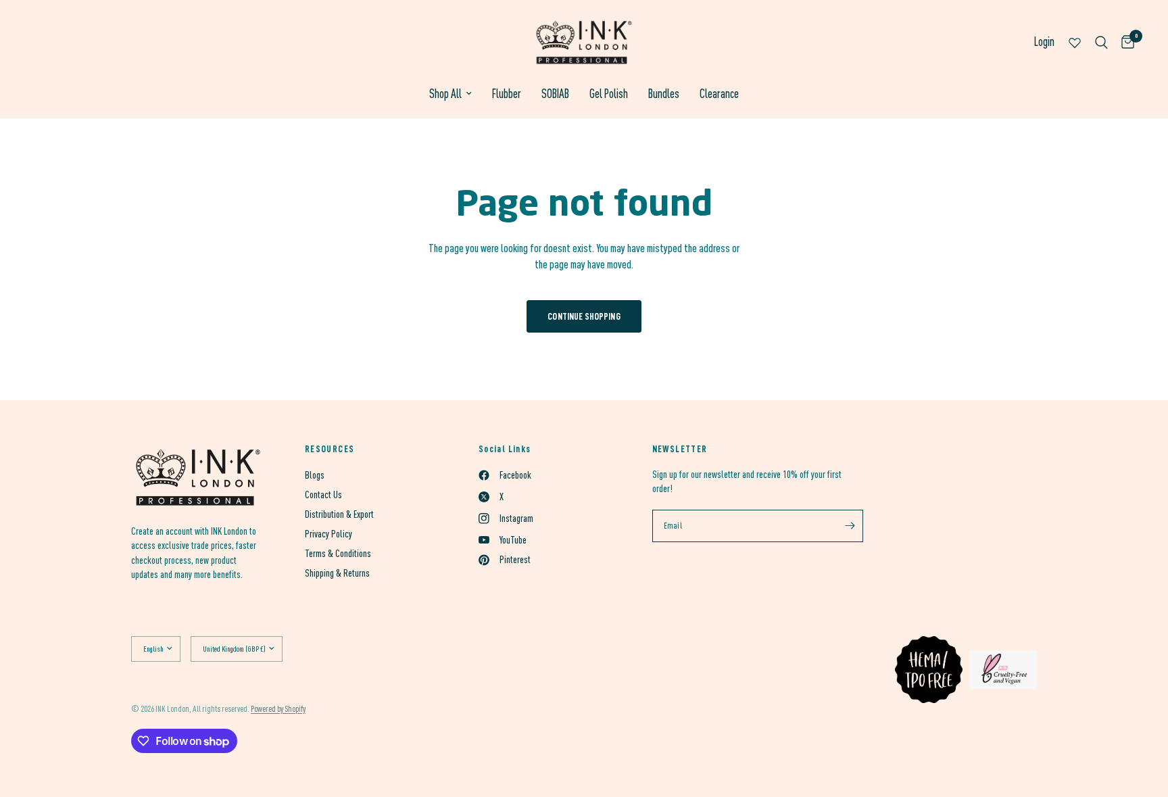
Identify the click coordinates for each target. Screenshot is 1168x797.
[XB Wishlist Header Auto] (1074, 42)
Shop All (445, 94)
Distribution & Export (339, 514)
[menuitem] (450, 94)
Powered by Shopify (278, 709)
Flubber (506, 94)
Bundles (663, 94)
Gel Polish (608, 94)
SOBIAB (555, 94)
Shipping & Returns (337, 573)
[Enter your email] (849, 526)
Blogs (314, 475)
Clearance (719, 94)
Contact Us (323, 494)
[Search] (1101, 42)
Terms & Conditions (338, 553)
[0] (1124, 42)
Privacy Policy (328, 533)
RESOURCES (330, 449)
